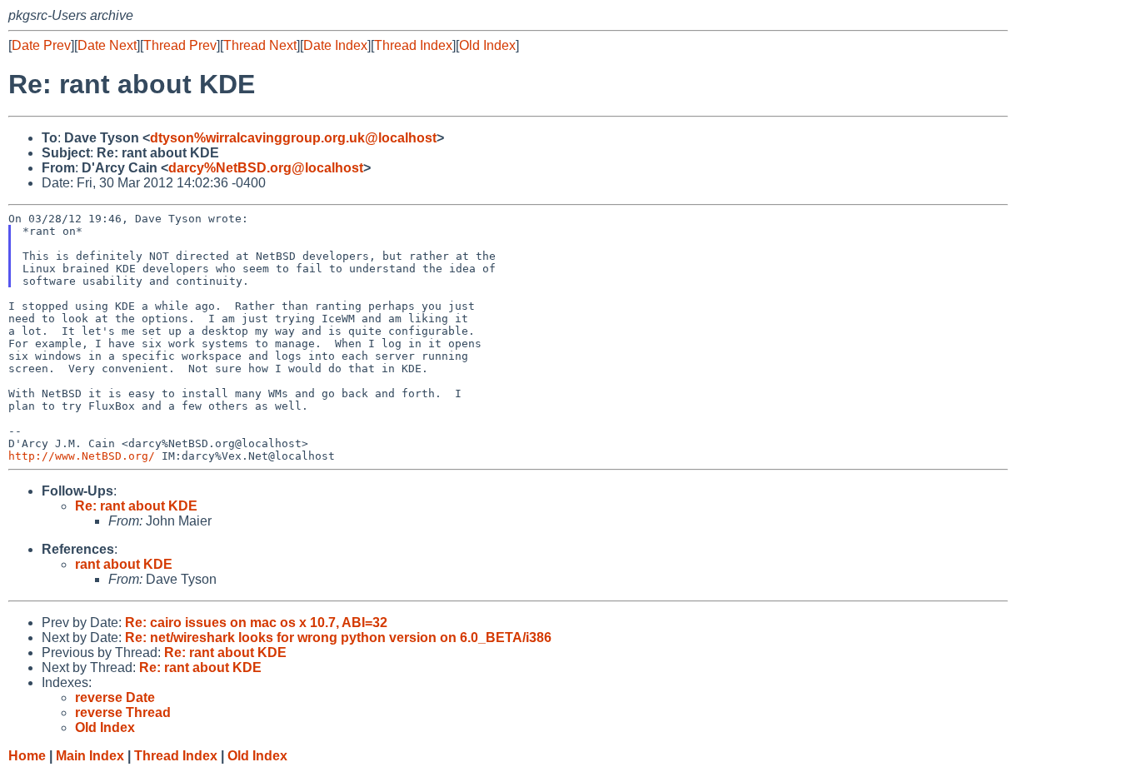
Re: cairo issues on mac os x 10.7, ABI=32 (256, 622)
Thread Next (260, 45)
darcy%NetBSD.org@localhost (265, 168)
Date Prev (41, 45)
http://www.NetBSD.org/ (81, 456)
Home (27, 756)
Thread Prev (180, 45)
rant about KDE (123, 564)
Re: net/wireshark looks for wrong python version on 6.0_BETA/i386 (338, 637)
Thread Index (413, 45)
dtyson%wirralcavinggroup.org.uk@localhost (293, 138)
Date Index (335, 45)
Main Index (90, 756)
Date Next (107, 45)
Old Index (487, 45)
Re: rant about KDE (136, 506)
